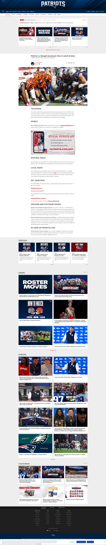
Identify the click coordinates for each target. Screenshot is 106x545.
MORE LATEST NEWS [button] (53, 350)
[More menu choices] (35, 11)
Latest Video (37, 514)
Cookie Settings (72, 541)
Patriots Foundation (37, 519)
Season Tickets (58, 516)
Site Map (37, 525)
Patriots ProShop (68, 512)
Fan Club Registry (69, 514)
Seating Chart (58, 519)
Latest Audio (37, 516)
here (55, 172)
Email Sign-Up (69, 516)
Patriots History (37, 521)
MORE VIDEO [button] (53, 459)
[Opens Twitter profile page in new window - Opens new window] (37, 64)
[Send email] (71, 63)
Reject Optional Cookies (81, 541)
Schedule (47, 521)
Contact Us (69, 525)
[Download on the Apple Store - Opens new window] (49, 530)
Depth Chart (47, 514)
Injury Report (48, 516)
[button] (51, 264)
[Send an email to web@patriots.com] (39, 64)
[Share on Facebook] (67, 63)
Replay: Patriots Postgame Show (30, 19)
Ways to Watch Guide (53, 201)
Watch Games (58, 523)
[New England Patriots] (53, 535)
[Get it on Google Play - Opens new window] (57, 531)
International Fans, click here (38, 198)
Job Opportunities (69, 523)
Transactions (48, 519)
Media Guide (69, 521)
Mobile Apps (69, 519)
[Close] (104, 542)
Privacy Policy (38, 543)
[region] (53, 542)
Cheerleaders (37, 523)
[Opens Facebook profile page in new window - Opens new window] (36, 64)
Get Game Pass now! (36, 188)
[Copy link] (73, 63)
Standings (47, 523)
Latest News (37, 512)
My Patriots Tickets (58, 514)
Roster (48, 512)
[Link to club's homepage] (3, 11)
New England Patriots (38, 62)
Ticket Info (57, 512)
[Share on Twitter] (69, 63)
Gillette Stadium (57, 521)
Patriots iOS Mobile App (67, 125)
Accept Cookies (90, 541)
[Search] (86, 11)
